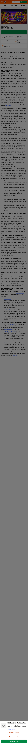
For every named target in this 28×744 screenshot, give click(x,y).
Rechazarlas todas (14, 737)
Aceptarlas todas (14, 741)
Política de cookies (11, 729)
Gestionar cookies (14, 732)
